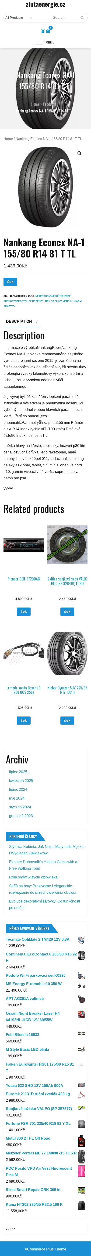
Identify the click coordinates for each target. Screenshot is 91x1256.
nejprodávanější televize (53, 296)
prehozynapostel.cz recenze (23, 301)
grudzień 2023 (21, 816)
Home (8, 139)
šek (10, 282)
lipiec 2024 (18, 789)
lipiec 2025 (18, 772)
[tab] (21, 321)
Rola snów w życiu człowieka (33, 877)
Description (19, 321)
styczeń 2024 (20, 807)
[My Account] (43, 31)
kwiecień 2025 (21, 781)
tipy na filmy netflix (58, 301)
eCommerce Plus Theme (45, 1249)
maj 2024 (16, 798)
